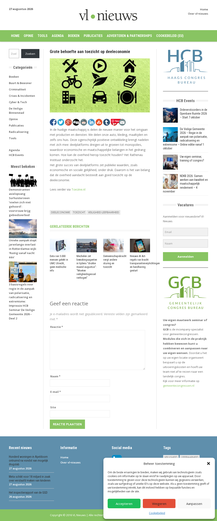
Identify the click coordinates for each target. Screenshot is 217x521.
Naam (55, 376)
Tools (42, 36)
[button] (208, 463)
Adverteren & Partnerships (129, 36)
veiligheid (170, 457)
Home (204, 9)
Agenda (58, 36)
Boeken (73, 36)
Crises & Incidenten (22, 96)
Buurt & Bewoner (20, 83)
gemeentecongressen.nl (178, 386)
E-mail (55, 392)
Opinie (28, 36)
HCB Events (16, 155)
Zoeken (30, 54)
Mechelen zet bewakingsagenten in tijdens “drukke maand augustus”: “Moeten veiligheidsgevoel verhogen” (87, 266)
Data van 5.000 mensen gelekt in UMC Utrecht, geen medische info (59, 263)
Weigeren (159, 503)
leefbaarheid (189, 457)
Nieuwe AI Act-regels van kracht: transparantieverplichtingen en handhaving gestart (145, 263)
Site (53, 407)
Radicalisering (19, 132)
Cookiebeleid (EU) (170, 36)
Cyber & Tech (18, 102)
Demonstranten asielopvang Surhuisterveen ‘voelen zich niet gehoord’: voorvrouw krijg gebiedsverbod (20, 202)
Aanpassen (194, 503)
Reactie (56, 327)
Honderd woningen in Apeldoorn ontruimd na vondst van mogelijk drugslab (28, 460)
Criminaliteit (17, 89)
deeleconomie (60, 212)
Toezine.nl (78, 189)
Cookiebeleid (157, 513)
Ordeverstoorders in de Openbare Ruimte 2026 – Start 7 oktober (193, 113)
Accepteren (124, 503)
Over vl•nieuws (198, 13)
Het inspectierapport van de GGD (28, 492)
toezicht (79, 212)
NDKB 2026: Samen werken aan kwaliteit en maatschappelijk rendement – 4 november (185, 183)
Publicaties (93, 36)
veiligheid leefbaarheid (103, 212)
